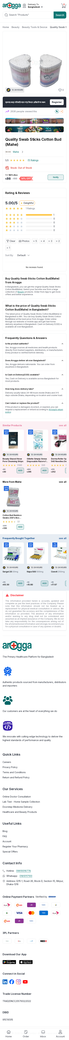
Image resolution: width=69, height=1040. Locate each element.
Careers (7, 762)
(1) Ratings (33, 160)
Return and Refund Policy (16, 777)
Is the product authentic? (17, 343)
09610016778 (23, 870)
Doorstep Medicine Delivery (17, 806)
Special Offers (10, 851)
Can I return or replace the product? (22, 403)
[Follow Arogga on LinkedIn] (5, 981)
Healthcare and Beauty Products (20, 812)
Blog (5, 831)
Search (60, 15)
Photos (25, 241)
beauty (21, 292)
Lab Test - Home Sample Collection (21, 801)
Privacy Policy (10, 767)
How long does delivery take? (19, 389)
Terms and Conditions (14, 772)
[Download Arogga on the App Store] (26, 962)
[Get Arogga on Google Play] (9, 962)
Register (57, 102)
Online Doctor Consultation (17, 796)
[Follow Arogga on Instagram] (18, 981)
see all (62, 425)
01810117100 (26, 876)
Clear (12, 241)
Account (7, 841)
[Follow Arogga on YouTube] (25, 981)
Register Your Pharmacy (15, 846)
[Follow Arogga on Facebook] (11, 981)
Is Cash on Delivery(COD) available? (22, 374)
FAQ (5, 836)
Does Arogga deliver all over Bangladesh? (25, 360)
